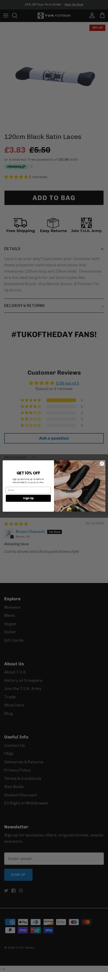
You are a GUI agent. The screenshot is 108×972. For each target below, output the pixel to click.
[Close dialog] (102, 463)
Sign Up (28, 498)
